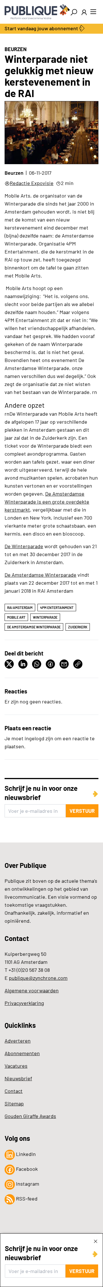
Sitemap (14, 1103)
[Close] (95, 1241)
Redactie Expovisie (32, 183)
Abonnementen (22, 1053)
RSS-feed (26, 1198)
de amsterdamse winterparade (34, 627)
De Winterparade (24, 546)
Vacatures (16, 1066)
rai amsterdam (20, 608)
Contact (14, 1091)
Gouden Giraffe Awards (30, 1116)
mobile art (16, 617)
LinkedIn (25, 1154)
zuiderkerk (77, 627)
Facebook (26, 1169)
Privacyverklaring (24, 1003)
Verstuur (81, 1271)
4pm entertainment (57, 608)
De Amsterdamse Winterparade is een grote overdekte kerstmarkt (47, 501)
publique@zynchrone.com (38, 978)
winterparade (45, 617)
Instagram (27, 1184)
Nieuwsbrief (18, 1078)
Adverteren (18, 1040)
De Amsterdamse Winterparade (40, 575)
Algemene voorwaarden (32, 990)
